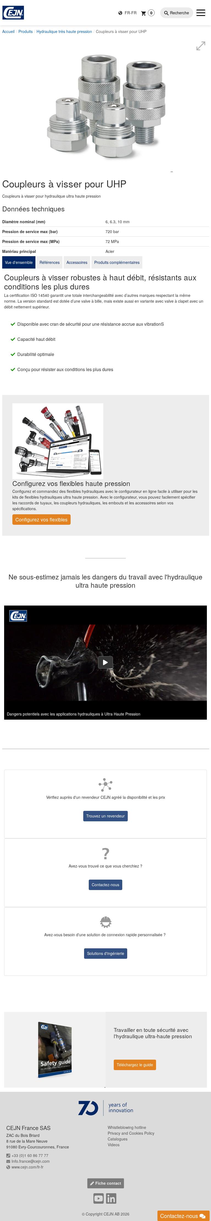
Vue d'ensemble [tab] (19, 262)
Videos (114, 1144)
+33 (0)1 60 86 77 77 (30, 1155)
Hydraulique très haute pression (64, 31)
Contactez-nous (105, 884)
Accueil (8, 31)
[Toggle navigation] (201, 12)
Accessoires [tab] (76, 262)
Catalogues (117, 1139)
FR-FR (130, 12)
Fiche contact (108, 1183)
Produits (25, 31)
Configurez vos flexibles (41, 519)
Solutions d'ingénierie (105, 953)
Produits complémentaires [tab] (117, 262)
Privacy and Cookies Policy (131, 1133)
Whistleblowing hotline (127, 1127)
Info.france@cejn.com (31, 1161)
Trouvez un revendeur (105, 816)
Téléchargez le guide (135, 1064)
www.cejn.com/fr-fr (27, 1167)
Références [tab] (50, 262)
